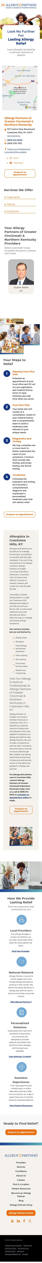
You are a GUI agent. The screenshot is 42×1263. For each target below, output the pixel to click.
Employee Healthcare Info (13, 1254)
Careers (21, 1180)
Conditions (21, 1171)
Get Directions (13, 136)
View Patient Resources (21, 1106)
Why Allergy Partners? (21, 1002)
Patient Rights (27, 1245)
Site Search (20, 1251)
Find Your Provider (21, 951)
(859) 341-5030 (14, 140)
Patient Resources (21, 1188)
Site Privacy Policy (10, 1248)
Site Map (25, 1254)
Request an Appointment (20, 173)
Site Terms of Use (23, 1248)
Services (21, 1167)
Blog (21, 1200)
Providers (21, 1162)
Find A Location (21, 1184)
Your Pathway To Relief (20, 1057)
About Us (21, 1176)
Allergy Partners (21, 7)
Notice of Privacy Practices (13, 1245)
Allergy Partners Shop (21, 1205)
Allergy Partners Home (21, 1213)
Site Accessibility (10, 1251)
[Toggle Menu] (3, 5)
